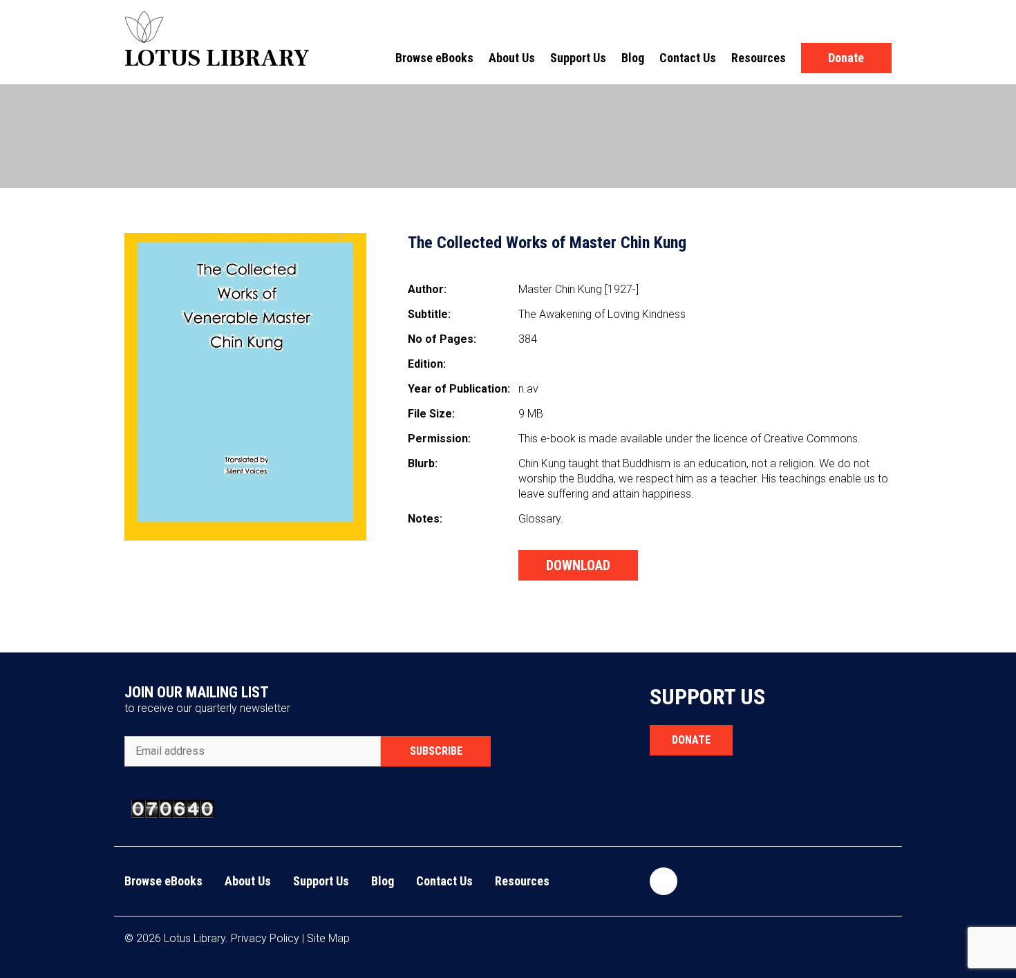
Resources (758, 57)
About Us (512, 57)
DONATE (691, 739)
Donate (846, 57)
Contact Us (687, 57)
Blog (632, 57)
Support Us (578, 57)
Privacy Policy (265, 938)
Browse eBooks (434, 57)
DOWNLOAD (578, 565)
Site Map (328, 938)
